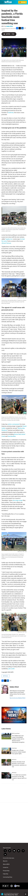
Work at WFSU (6, 864)
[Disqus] (14, 822)
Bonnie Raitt (17, 434)
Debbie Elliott (9, 26)
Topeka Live (8, 239)
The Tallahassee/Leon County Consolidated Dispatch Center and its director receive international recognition (18, 739)
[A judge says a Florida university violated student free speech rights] (6, 751)
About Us (5, 861)
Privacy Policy (6, 870)
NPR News (5, 676)
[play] (2, 894)
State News (14, 748)
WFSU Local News (15, 733)
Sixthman (11, 112)
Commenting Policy (7, 877)
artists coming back (14, 424)
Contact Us (5, 867)
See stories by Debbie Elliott (17, 698)
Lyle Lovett (11, 668)
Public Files (5, 873)
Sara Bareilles (12, 436)
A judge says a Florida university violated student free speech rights (19, 752)
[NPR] (5, 886)
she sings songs (18, 500)
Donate (23, 2)
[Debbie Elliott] (4, 689)
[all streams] (26, 894)
